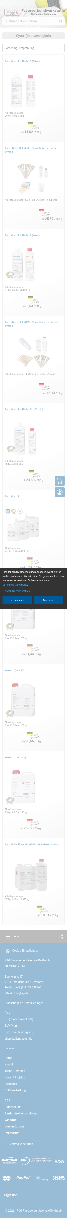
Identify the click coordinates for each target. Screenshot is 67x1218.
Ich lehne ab (17, 600)
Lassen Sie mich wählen (17, 591)
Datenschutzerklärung (15, 584)
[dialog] (33, 609)
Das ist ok (48, 600)
